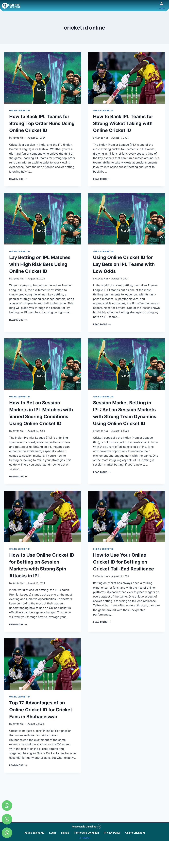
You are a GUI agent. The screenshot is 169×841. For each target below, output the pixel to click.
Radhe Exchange (34, 832)
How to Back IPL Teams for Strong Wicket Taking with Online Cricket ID (123, 123)
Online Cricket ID (19, 110)
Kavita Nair (18, 137)
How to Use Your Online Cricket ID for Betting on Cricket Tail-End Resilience (123, 562)
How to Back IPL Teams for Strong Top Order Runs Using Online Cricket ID (42, 123)
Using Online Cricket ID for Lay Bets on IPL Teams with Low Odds (124, 264)
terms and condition (86, 832)
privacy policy (112, 832)
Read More (18, 179)
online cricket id (135, 832)
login (161, 8)
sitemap (84, 838)
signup (65, 832)
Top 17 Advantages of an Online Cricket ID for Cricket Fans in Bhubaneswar (40, 709)
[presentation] (42, 78)
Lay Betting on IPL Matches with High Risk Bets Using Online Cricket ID (39, 264)
